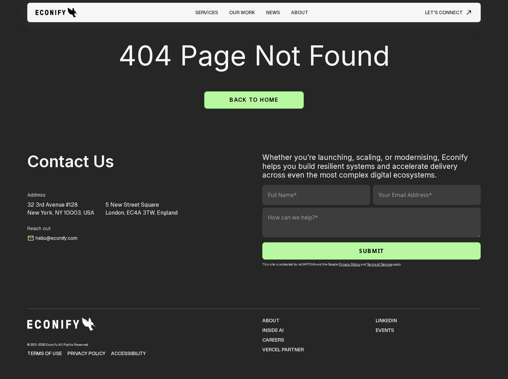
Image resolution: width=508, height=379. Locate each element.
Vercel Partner (283, 349)
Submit (371, 251)
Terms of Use (44, 353)
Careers (273, 340)
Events (385, 330)
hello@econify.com (56, 238)
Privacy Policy (349, 264)
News (273, 12)
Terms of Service (379, 264)
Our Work (242, 12)
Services (206, 12)
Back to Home (253, 99)
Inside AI (273, 330)
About (299, 12)
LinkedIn (386, 320)
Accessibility (128, 353)
